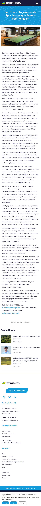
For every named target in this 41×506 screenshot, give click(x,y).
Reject (13, 503)
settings (10, 499)
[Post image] (6, 339)
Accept (5, 503)
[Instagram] (4, 397)
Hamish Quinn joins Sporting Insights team (26, 348)
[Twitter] (9, 397)
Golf (17, 322)
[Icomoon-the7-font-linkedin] (14, 397)
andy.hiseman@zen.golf (10, 313)
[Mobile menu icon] (37, 3)
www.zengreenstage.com (11, 308)
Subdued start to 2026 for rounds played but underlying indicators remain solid (25, 360)
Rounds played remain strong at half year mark (26, 337)
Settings (22, 503)
